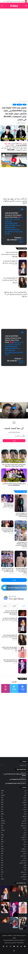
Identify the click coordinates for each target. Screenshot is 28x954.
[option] (14, 410)
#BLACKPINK (10, 227)
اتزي (25, 807)
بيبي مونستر (23, 825)
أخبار (20, 101)
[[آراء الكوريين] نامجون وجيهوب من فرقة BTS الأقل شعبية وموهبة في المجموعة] (21, 530)
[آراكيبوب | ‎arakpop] (14, 5)
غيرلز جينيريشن (22, 862)
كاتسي (24, 867)
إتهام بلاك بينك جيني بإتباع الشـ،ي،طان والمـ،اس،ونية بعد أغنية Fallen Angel (9, 254)
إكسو (25, 800)
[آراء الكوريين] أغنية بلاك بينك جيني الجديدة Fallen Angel (14, 412)
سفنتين (24, 853)
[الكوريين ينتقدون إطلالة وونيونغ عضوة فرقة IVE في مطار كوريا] (14, 922)
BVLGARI (10, 150)
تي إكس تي (23, 837)
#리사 (12, 219)
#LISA (17, 219)
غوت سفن (23, 860)
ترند (14, 104)
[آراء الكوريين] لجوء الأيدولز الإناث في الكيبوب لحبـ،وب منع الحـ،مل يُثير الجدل (7, 570)
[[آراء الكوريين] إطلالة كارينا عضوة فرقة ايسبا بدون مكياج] (23, 923)
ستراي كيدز (23, 851)
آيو (25, 793)
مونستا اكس (23, 876)
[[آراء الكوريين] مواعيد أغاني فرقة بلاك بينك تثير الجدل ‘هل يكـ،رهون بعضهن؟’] (7, 523)
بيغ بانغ (24, 827)
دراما (25, 841)
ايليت (25, 818)
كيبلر (25, 869)
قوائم (25, 865)
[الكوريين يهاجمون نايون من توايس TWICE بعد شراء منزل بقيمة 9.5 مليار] (22, 652)
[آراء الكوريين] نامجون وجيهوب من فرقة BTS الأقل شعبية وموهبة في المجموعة (21, 544)
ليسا (20, 144)
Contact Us (22, 940)
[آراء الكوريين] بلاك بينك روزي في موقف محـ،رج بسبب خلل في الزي (10, 262)
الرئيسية (24, 101)
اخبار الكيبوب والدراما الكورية (10, 942)
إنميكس (24, 802)
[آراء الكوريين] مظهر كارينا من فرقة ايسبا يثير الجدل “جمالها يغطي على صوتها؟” (21, 571)
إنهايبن (24, 804)
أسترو (24, 797)
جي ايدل (24, 839)
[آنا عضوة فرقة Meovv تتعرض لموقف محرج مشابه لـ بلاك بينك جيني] (7, 498)
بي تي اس (23, 823)
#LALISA (8, 221)
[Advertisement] (14, 24)
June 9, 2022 (20, 362)
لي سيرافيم (23, 872)
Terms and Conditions (8, 940)
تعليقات (5, 606)
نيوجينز (24, 879)
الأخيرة (23, 606)
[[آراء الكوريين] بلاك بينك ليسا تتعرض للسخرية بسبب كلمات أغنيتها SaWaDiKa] (5, 907)
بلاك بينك (19, 104)
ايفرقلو (24, 816)
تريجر (25, 832)
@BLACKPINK (10, 225)
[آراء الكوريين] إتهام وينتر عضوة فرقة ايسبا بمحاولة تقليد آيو (10, 660)
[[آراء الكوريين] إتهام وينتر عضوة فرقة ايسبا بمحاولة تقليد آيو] (22, 666)
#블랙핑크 (17, 342)
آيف (25, 790)
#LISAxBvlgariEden (12, 229)
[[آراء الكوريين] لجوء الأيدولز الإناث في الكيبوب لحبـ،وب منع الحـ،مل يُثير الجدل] (7, 559)
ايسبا (25, 813)
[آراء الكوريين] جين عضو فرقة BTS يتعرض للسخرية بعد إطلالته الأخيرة (21, 514)
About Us (16, 940)
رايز (25, 846)
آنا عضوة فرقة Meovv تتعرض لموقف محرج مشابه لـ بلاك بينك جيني (8, 505)
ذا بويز (24, 844)
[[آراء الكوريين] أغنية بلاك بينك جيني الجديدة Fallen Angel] (5, 920)
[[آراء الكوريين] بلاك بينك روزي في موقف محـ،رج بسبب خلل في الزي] (23, 268)
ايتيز (25, 811)
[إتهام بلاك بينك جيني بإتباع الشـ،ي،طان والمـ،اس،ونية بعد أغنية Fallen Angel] (23, 254)
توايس (24, 834)
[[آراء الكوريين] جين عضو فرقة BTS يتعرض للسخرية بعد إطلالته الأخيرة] (21, 503)
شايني (24, 858)
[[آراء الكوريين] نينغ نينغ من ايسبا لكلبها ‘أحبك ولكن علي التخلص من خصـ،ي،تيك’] (23, 282)
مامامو (24, 874)
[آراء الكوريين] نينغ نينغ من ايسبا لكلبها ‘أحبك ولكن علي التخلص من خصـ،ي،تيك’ (9, 280)
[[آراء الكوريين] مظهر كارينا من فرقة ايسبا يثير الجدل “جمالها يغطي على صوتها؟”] (21, 559)
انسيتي (24, 809)
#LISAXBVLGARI (11, 223)
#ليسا (18, 225)
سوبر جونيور (23, 855)
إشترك (14, 440)
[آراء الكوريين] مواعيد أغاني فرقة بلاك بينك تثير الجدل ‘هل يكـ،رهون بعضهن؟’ (7, 530)
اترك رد (14, 580)
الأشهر (14, 606)
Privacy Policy (20, 942)
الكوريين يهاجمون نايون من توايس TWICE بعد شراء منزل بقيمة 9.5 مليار (9, 648)
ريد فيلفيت (23, 848)
